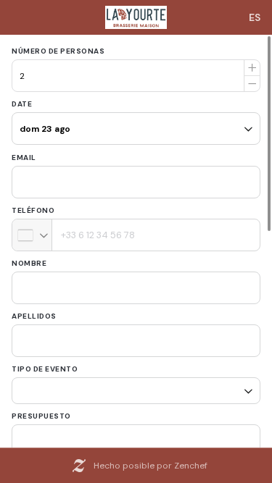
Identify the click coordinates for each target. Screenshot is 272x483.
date (22, 104)
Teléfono (33, 210)
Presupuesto (41, 411)
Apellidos (34, 316)
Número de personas (58, 51)
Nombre (29, 263)
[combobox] (32, 235)
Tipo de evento (45, 369)
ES (254, 17)
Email (24, 157)
